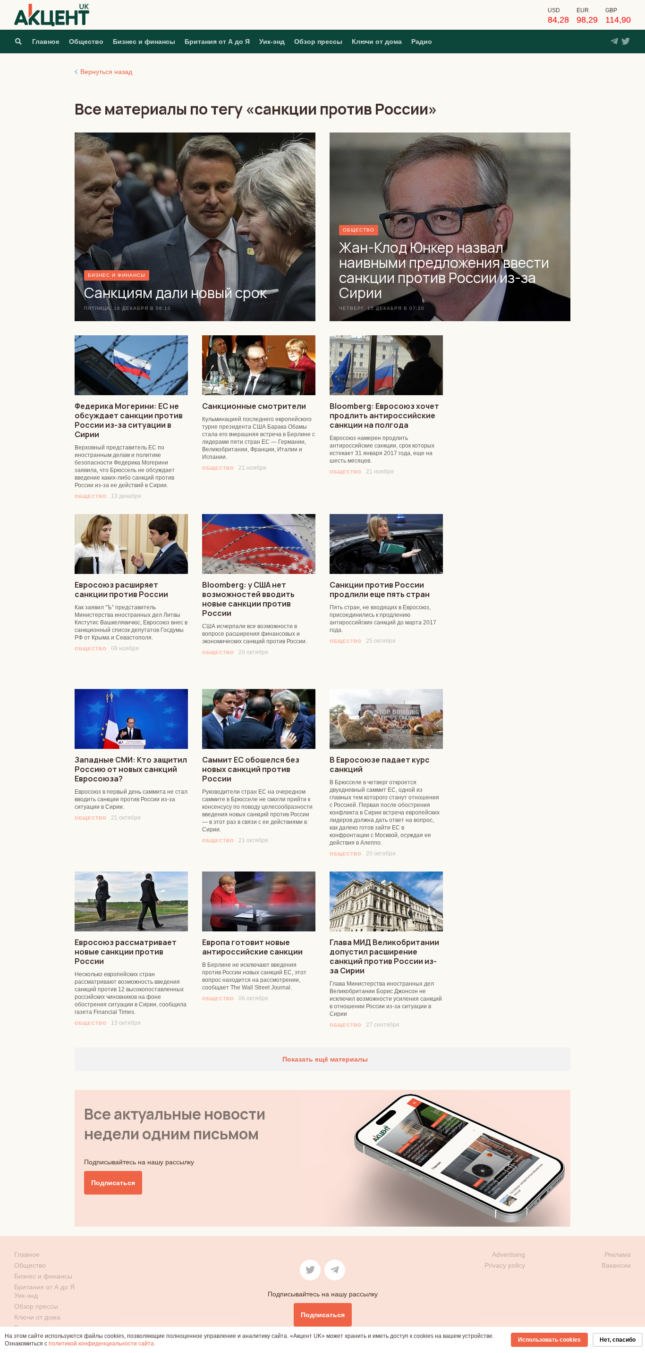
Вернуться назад (106, 71)
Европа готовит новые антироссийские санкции (252, 947)
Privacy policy (504, 1265)
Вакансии (616, 1265)
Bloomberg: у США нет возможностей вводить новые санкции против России (248, 599)
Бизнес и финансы (144, 41)
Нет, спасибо (618, 1339)
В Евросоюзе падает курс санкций (380, 764)
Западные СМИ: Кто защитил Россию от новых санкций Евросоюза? (131, 769)
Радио (421, 41)
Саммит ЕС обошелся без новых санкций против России (250, 769)
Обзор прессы (318, 41)
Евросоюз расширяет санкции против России (121, 589)
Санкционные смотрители (254, 406)
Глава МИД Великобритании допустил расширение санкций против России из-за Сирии (384, 956)
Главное (45, 41)
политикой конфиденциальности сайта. (102, 1343)
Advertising (508, 1254)
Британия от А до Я (217, 41)
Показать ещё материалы (324, 1059)
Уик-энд (272, 41)
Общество (86, 41)
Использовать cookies (549, 1339)
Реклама (617, 1254)
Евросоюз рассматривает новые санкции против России (126, 951)
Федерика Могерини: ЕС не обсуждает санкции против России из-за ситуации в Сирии (129, 420)
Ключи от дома (377, 41)
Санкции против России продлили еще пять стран (380, 589)
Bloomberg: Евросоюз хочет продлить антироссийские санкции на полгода (384, 415)
